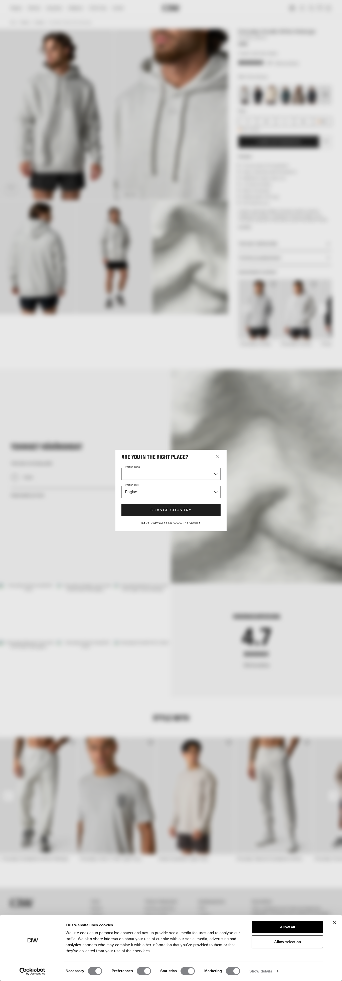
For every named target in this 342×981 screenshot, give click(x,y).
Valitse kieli (132, 485)
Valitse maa (132, 467)
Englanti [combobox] (132, 492)
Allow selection (287, 942)
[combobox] (171, 474)
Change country (171, 510)
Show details (260, 971)
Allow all (287, 927)
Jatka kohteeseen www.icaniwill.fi (171, 523)
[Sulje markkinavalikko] (218, 457)
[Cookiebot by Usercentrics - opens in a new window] (32, 971)
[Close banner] (334, 922)
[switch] (144, 971)
